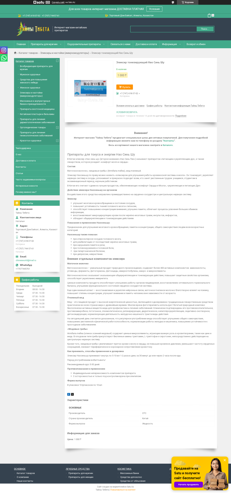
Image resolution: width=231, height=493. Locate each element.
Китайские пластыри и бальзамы (37, 114)
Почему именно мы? (26, 192)
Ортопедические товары (33, 127)
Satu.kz (130, 487)
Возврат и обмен (196, 44)
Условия (154, 9)
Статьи (19, 173)
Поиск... (205, 29)
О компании (23, 477)
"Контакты (168, 140)
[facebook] (68, 395)
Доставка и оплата (146, 44)
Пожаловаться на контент (122, 490)
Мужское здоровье (30, 74)
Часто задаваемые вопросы (31, 179)
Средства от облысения (132, 481)
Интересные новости (27, 186)
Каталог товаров (28, 53)
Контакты (21, 167)
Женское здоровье (30, 87)
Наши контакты (25, 481)
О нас (18, 154)
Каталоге (168, 145)
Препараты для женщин (80, 477)
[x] (72, 395)
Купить (126, 87)
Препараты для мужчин (44, 44)
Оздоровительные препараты (84, 44)
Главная (21, 44)
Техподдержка (23, 148)
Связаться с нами (120, 44)
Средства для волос (131, 477)
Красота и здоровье (30, 140)
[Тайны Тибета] (33, 29)
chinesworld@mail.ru (26, 260)
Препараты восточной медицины (37, 109)
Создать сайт (58, 2)
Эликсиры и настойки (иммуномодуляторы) (64, 53)
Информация (169, 44)
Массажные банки (129, 473)
